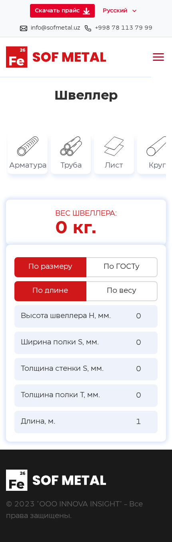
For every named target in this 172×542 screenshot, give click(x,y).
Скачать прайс (57, 11)
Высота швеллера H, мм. (66, 316)
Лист (114, 165)
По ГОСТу (122, 266)
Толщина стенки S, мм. (62, 368)
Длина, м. (38, 421)
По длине (50, 290)
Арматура (27, 165)
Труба (71, 165)
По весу (121, 290)
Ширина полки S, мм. (60, 342)
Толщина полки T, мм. (60, 395)
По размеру (50, 266)
